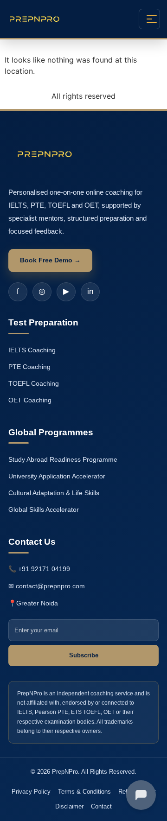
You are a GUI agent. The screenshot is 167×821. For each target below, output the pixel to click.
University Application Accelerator (56, 476)
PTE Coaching (29, 366)
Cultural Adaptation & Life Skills (53, 492)
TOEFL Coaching (33, 383)
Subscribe (83, 655)
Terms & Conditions (84, 791)
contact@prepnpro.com (50, 586)
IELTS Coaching (32, 350)
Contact (101, 806)
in (90, 291)
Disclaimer (69, 806)
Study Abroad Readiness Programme (62, 459)
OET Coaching (29, 400)
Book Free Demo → (50, 260)
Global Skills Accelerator (43, 509)
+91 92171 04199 (44, 569)
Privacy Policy (31, 791)
